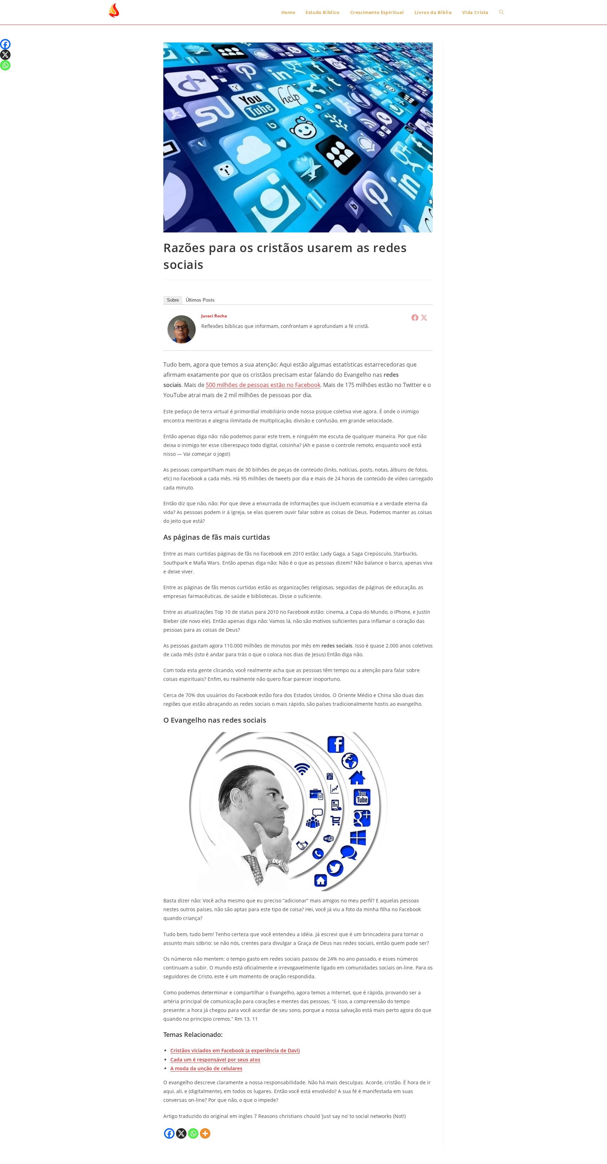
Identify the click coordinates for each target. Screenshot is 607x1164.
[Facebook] (415, 317)
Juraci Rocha (214, 316)
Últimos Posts (200, 300)
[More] (205, 1133)
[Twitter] (424, 317)
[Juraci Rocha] (182, 328)
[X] (181, 1133)
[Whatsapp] (193, 1133)
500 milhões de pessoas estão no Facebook (263, 385)
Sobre (173, 300)
